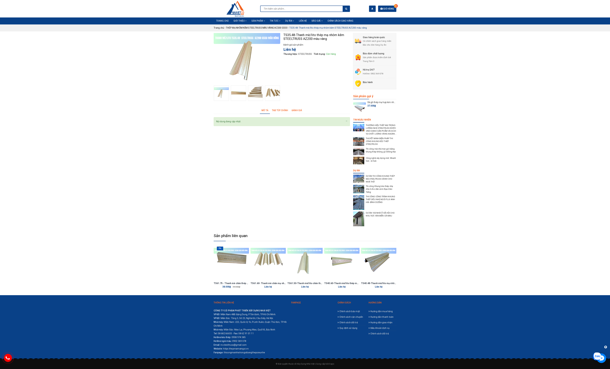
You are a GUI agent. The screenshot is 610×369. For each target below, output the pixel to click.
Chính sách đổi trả (348, 322)
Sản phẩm (257, 21)
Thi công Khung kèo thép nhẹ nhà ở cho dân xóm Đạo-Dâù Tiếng (379, 189)
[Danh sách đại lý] (372, 8)
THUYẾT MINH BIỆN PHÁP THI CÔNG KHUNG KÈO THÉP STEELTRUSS (379, 141)
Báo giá (316, 21)
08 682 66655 (225, 333)
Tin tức (274, 21)
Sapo (331, 364)
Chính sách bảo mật (349, 311)
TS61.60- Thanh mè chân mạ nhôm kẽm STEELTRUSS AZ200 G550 (286, 283)
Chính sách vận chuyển (351, 317)
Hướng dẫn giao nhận (381, 322)
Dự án (289, 21)
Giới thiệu (239, 21)
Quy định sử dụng (348, 328)
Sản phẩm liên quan (230, 236)
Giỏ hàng (389, 8)
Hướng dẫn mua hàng (381, 311)
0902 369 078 (377, 73)
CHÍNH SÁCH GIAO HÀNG (340, 21)
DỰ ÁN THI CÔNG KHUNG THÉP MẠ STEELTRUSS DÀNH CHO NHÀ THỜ (380, 179)
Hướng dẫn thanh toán (381, 317)
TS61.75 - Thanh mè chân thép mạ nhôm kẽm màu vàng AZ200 (247, 283)
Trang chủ (222, 21)
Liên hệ (303, 21)
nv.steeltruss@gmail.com (233, 345)
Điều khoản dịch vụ (380, 328)
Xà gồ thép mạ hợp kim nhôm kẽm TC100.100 (390, 102)
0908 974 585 (239, 337)
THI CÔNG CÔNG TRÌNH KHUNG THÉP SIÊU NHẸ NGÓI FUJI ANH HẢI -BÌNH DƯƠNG (380, 199)
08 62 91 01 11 (246, 333)
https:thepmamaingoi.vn (236, 348)
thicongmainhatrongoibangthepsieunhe (244, 352)
